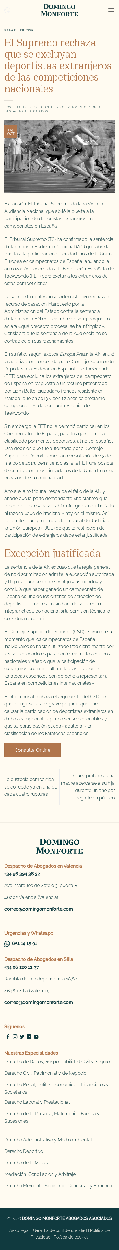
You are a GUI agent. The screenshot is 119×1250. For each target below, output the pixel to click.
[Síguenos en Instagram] (15, 1037)
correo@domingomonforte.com (38, 909)
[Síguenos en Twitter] (22, 1037)
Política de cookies (71, 1236)
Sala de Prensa (19, 30)
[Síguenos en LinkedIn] (29, 1037)
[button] (111, 10)
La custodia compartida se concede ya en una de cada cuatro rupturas (30, 787)
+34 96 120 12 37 (21, 967)
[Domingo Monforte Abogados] (59, 10)
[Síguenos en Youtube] (36, 1037)
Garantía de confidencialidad (60, 1230)
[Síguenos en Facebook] (7, 1037)
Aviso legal (19, 1230)
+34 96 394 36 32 (22, 873)
